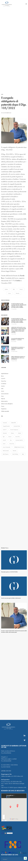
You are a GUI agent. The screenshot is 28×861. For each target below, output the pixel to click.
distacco (12, 433)
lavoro (9, 293)
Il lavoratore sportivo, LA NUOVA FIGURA (9, 572)
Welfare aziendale (5, 411)
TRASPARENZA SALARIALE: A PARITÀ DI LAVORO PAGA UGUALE (17, 348)
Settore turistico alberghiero (7, 403)
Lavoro (2, 391)
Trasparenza (3, 408)
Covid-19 (3, 378)
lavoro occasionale (6, 447)
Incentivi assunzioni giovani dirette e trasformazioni (11, 598)
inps (11, 440)
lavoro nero (11, 443)
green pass (17, 436)
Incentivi (3, 386)
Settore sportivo (4, 401)
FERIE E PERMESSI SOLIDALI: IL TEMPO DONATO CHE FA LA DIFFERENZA (18, 358)
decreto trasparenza (14, 429)
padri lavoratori (6, 450)
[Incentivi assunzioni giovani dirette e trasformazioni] (14, 586)
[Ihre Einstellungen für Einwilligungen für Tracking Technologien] (25, 858)
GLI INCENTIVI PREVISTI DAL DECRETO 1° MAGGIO (17, 339)
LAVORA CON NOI (6, 771)
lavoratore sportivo (19, 440)
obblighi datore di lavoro (19, 447)
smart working (15, 454)
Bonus (2, 376)
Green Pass (3, 381)
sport (23, 454)
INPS (2, 94)
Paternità (3, 398)
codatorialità (13, 422)
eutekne (6, 289)
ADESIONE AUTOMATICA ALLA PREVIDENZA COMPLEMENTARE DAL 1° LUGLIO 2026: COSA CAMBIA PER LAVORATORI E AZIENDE (18, 330)
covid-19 (4, 429)
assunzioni (5, 422)
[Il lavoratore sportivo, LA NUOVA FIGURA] (14, 560)
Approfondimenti (4, 373)
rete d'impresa (5, 454)
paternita (17, 293)
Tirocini (2, 406)
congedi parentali (6, 426)
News (2, 396)
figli (14, 289)
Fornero (21, 289)
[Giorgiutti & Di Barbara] (7, 4)
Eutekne (18, 281)
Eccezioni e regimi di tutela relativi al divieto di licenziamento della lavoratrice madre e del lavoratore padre (14, 631)
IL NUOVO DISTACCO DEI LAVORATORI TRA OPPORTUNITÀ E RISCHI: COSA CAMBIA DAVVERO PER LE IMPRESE (18, 305)
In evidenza (3, 383)
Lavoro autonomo (4, 393)
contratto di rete (17, 426)
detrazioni (5, 433)
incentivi (4, 440)
